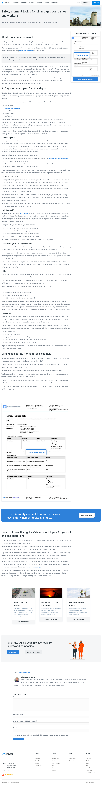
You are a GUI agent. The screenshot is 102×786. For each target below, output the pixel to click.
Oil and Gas (26, 672)
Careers (87, 763)
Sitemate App (38, 765)
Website (15, 728)
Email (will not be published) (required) (25, 721)
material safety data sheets (58, 158)
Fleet (53, 765)
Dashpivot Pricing (73, 756)
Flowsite (37, 763)
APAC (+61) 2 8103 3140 (8, 764)
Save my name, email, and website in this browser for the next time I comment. (41, 735)
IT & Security (89, 770)
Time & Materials (56, 763)
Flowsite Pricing (72, 760)
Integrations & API (90, 772)
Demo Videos (89, 768)
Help (87, 775)
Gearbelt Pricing (72, 758)
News (87, 765)
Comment (16, 697)
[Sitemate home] (7, 754)
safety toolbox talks (26, 51)
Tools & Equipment (56, 768)
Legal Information (90, 782)
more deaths (24, 213)
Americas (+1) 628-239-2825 (9, 765)
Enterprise (88, 758)
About (87, 760)
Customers (88, 756)
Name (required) (18, 714)
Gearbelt (37, 760)
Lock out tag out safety (12, 108)
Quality (53, 760)
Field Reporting (55, 758)
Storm (36, 756)
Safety (21, 672)
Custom (54, 770)
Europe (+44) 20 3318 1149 (8, 767)
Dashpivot (37, 758)
